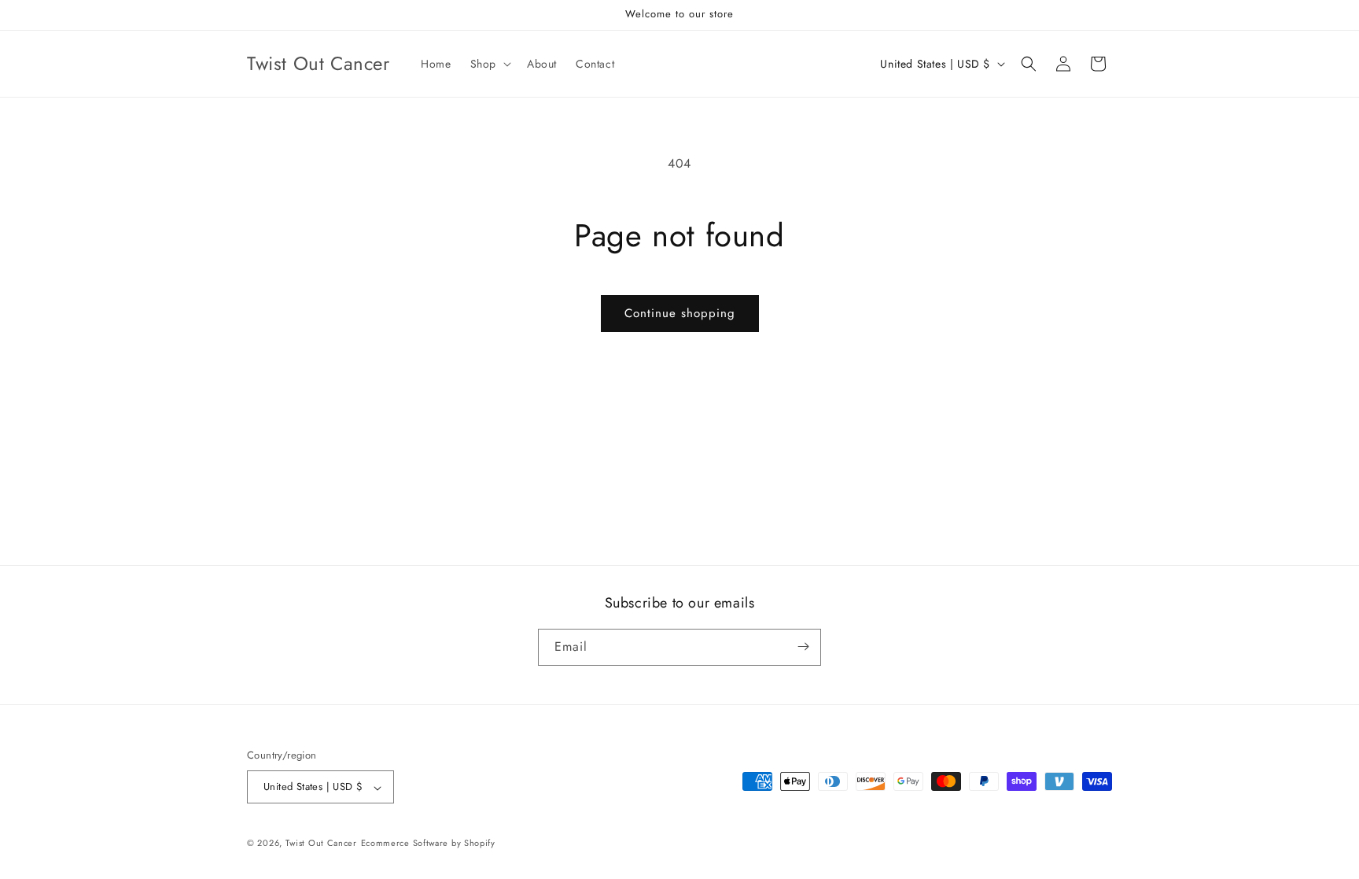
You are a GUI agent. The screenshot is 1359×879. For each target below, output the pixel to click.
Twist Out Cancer (321, 843)
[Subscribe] (803, 646)
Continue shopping (679, 313)
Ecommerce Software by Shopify (428, 843)
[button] (489, 63)
